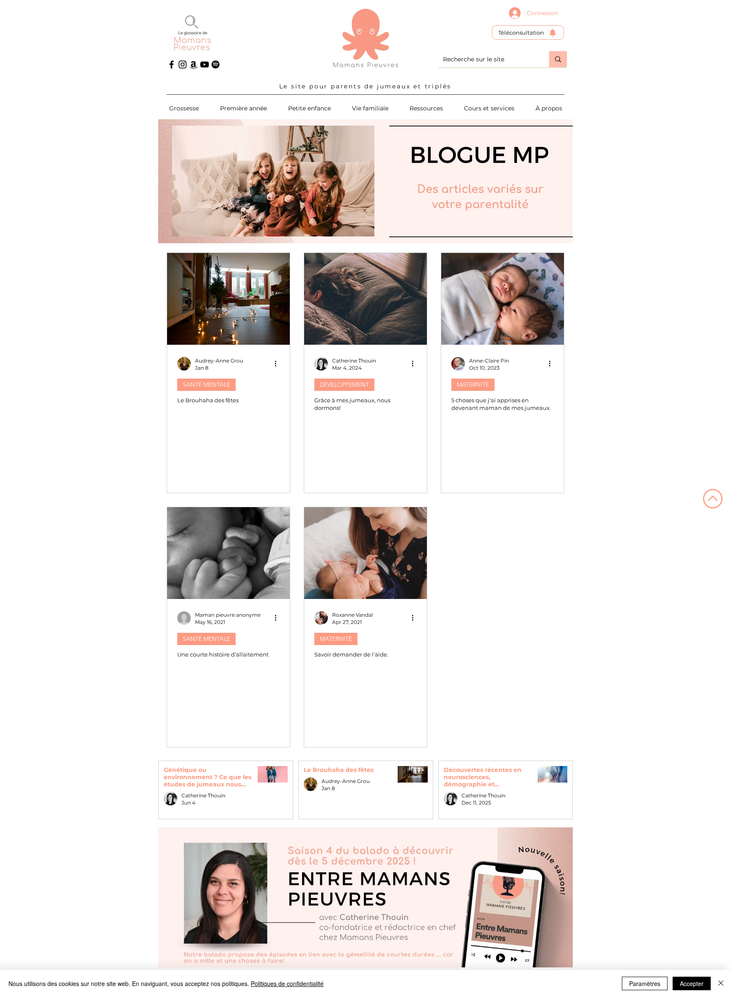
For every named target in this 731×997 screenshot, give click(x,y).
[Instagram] (182, 64)
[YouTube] (204, 64)
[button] (489, 108)
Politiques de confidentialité (287, 983)
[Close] (721, 983)
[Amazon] (193, 64)
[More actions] (278, 364)
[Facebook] (171, 64)
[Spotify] (215, 64)
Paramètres (644, 983)
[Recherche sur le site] (558, 59)
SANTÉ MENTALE (206, 384)
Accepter (692, 983)
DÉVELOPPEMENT (344, 384)
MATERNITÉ (473, 384)
